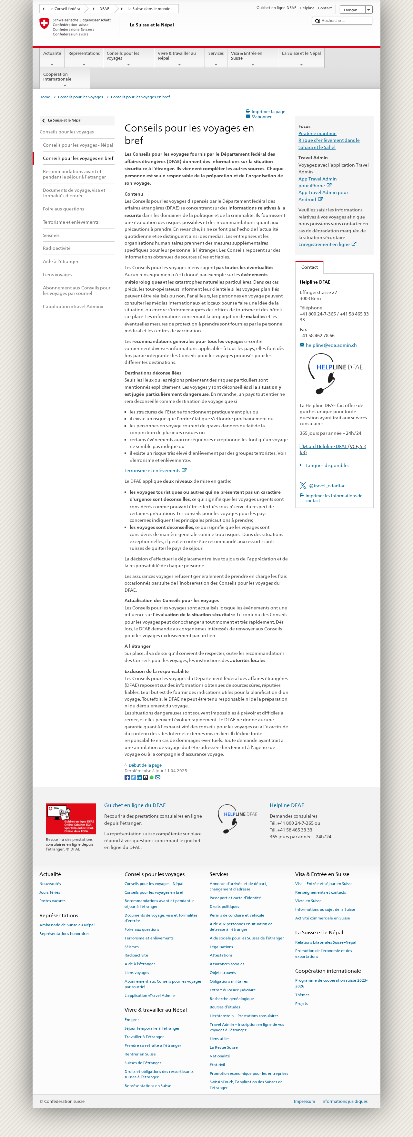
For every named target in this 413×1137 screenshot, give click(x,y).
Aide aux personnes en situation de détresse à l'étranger (241, 926)
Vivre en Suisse (308, 901)
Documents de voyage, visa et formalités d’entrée (161, 918)
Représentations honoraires (64, 933)
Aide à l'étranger (140, 964)
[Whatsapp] (152, 776)
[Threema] (146, 776)
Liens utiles (219, 1038)
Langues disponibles (327, 465)
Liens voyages (137, 972)
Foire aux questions (142, 929)
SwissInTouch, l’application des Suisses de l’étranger (246, 1085)
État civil (217, 1065)
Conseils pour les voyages (123, 56)
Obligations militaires (229, 981)
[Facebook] (128, 776)
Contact (307, 267)
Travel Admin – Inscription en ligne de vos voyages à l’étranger (247, 1027)
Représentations (84, 53)
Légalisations (221, 947)
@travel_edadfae (327, 485)
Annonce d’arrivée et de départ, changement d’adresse (238, 886)
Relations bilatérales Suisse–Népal (325, 942)
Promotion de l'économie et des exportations (323, 953)
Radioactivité (136, 955)
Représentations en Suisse (148, 1086)
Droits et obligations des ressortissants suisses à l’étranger (159, 1074)
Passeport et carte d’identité (235, 898)
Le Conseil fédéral (65, 8)
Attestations (221, 955)
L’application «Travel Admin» (150, 995)
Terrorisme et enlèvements (152, 470)
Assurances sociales (227, 964)
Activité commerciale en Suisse (322, 918)
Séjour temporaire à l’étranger (152, 1028)
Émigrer (132, 1019)
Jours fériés (49, 892)
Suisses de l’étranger (143, 1063)
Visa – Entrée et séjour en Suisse (324, 883)
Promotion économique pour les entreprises (249, 1073)
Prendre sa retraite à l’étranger (153, 1045)
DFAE (104, 8)
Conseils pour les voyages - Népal (154, 883)
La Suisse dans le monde (148, 8)
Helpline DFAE (287, 805)
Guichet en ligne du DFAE (135, 805)
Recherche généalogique (232, 998)
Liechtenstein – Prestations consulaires (244, 1016)
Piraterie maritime (317, 133)
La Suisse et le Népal (301, 53)
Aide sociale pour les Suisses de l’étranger (247, 938)
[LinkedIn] (140, 776)
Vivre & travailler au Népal (177, 56)
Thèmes (302, 995)
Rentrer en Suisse (140, 1054)
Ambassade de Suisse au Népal (67, 925)
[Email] (157, 776)
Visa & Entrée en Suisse (246, 56)
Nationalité (220, 1056)
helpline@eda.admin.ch (331, 345)
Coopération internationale (57, 77)
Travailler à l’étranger (144, 1037)
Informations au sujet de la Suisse (325, 909)
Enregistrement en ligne (324, 244)
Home (44, 97)
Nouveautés (50, 883)
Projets (301, 1003)
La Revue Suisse (224, 1047)
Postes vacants (52, 901)
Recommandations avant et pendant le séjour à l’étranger (160, 904)
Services (216, 53)
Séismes (132, 947)
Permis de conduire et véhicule (237, 915)
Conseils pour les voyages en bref (154, 892)
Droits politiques (224, 906)
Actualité (52, 53)
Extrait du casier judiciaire (233, 990)
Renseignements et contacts (320, 892)
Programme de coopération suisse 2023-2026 (331, 983)
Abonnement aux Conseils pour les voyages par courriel (163, 984)
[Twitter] (134, 776)
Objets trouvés (223, 972)
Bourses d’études (225, 1007)
